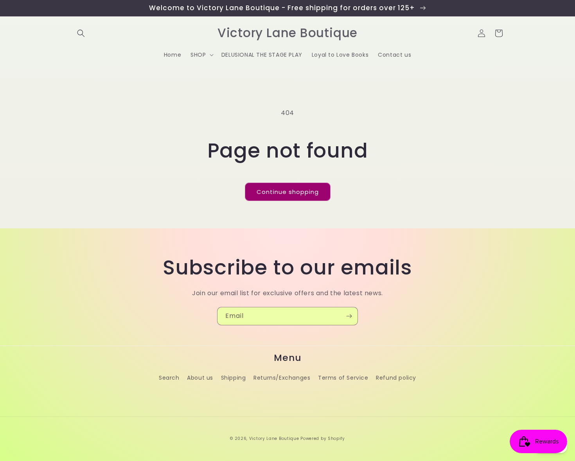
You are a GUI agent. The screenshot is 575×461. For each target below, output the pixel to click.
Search (169, 378)
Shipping (233, 378)
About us (200, 378)
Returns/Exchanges (281, 378)
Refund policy (396, 378)
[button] (81, 33)
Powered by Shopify (322, 438)
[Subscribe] (349, 316)
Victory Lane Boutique (274, 438)
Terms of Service (343, 378)
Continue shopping (288, 192)
